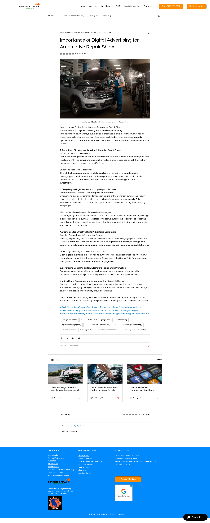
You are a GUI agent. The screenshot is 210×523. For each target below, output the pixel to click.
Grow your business (69, 320)
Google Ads (53, 455)
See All (159, 359)
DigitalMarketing (120, 320)
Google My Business (56, 458)
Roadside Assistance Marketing (71, 16)
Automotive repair (69, 330)
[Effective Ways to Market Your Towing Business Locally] (65, 374)
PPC (86, 325)
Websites (52, 461)
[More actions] (148, 32)
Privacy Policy (83, 456)
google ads (105, 320)
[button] (159, 16)
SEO (82, 320)
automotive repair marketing (109, 330)
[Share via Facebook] (61, 338)
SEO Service (53, 464)
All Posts (51, 16)
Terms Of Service (85, 459)
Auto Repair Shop (87, 330)
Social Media (53, 467)
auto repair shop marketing (135, 330)
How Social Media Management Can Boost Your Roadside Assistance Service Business (143, 389)
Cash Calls (92, 320)
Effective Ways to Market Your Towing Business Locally (65, 389)
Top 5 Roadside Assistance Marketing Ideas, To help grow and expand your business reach (104, 389)
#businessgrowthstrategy (132, 325)
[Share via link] (79, 338)
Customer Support (85, 464)
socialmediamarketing (101, 325)
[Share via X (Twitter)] (67, 338)
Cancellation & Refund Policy (90, 461)
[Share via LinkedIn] (73, 338)
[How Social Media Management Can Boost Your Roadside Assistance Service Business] (144, 374)
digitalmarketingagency (71, 325)
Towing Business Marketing (100, 16)
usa (116, 325)
